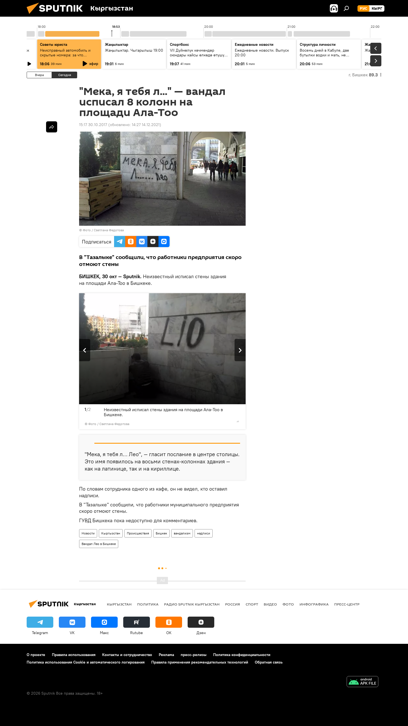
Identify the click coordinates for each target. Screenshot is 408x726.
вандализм (182, 533)
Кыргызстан (110, 533)
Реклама (166, 654)
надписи (203, 533)
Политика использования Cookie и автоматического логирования (86, 662)
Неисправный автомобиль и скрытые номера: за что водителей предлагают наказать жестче (69, 57)
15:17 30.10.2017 (93, 124)
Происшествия (138, 533)
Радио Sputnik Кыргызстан (192, 604)
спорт (252, 604)
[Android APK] (362, 682)
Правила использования (73, 654)
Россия (232, 604)
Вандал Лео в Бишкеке (99, 544)
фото (288, 604)
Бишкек (161, 533)
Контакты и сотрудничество (127, 654)
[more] (237, 421)
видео (270, 604)
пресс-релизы (193, 654)
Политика (147, 604)
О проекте (36, 654)
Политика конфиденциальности (241, 654)
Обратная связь (269, 662)
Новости (88, 533)
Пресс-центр (346, 604)
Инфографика (314, 604)
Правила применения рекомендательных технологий (199, 662)
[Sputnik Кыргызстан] (57, 15)
